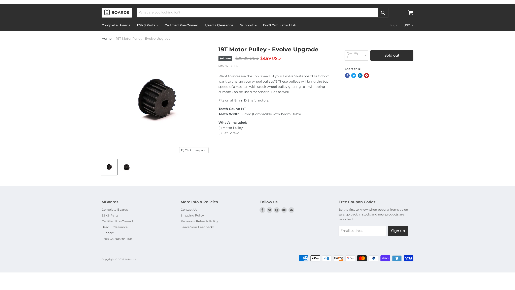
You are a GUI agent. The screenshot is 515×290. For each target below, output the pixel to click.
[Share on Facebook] (347, 75)
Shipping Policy (192, 215)
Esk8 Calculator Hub (279, 25)
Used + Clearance (219, 25)
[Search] (383, 12)
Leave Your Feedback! (197, 227)
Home (107, 38)
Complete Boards (116, 25)
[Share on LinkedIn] (360, 75)
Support (247, 25)
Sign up (398, 231)
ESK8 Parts (146, 25)
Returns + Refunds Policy (199, 221)
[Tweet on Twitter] (353, 75)
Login (394, 25)
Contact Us (189, 209)
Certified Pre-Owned (181, 25)
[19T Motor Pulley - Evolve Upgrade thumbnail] (109, 167)
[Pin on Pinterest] (366, 75)
